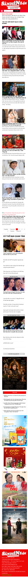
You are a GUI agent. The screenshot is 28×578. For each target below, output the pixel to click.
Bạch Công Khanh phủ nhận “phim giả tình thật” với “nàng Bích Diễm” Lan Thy (13, 69)
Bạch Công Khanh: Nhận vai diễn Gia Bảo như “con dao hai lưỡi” (13, 174)
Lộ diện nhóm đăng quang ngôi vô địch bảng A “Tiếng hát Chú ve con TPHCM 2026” (14, 403)
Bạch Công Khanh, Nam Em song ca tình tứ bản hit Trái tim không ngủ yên (13, 124)
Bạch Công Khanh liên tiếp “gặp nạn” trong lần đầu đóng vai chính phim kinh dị (14, 97)
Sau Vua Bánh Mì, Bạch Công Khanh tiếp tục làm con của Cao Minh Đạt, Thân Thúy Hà (13, 150)
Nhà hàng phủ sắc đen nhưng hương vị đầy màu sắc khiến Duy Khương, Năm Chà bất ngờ (15, 400)
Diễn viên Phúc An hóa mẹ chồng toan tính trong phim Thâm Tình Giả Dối (13, 411)
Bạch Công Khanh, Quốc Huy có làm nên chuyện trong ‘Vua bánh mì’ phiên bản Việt (13, 199)
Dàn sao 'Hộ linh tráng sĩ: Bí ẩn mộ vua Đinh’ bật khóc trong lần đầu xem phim (13, 331)
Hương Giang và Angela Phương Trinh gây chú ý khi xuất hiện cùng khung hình (14, 292)
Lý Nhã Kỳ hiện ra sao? (8, 343)
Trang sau (12, 231)
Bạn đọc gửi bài (14, 8)
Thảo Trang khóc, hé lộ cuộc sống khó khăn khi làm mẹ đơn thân (13, 254)
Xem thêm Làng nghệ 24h (13, 353)
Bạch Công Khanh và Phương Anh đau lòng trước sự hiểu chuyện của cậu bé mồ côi (13, 42)
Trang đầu (6, 229)
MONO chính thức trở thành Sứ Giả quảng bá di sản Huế (15, 396)
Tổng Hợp (14, 392)
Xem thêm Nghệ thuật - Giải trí (14, 315)
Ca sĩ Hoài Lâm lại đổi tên (9, 348)
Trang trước (12, 229)
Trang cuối (18, 231)
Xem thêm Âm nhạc (14, 276)
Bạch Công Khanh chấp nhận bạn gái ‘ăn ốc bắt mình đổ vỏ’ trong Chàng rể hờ (13, 217)
